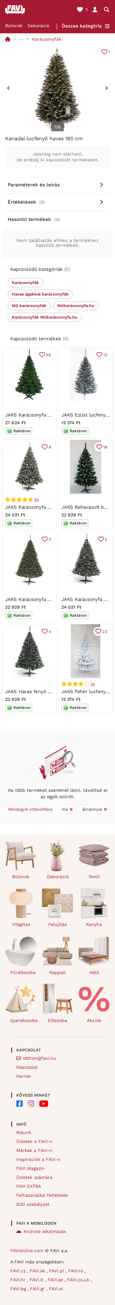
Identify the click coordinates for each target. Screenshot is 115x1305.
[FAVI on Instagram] (31, 1103)
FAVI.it (37, 1279)
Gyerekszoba (23, 1020)
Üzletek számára (34, 1177)
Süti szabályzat (33, 1204)
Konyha (94, 924)
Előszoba (57, 1020)
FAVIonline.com (26, 1250)
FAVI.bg (18, 1288)
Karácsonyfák (46, 39)
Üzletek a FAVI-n (34, 1141)
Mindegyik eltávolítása (30, 809)
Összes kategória (82, 26)
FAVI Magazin (30, 1168)
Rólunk (23, 1132)
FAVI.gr (38, 1288)
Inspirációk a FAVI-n (38, 1159)
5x (36, 499)
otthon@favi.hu (39, 1058)
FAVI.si (56, 1288)
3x (93, 684)
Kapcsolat (27, 1067)
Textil (94, 876)
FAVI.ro (76, 1270)
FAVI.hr (18, 1279)
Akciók (94, 1020)
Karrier (23, 1076)
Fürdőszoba (22, 972)
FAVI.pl (57, 1270)
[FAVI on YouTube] (43, 1103)
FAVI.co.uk (79, 1279)
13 (105, 355)
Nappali (57, 972)
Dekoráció (38, 25)
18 (105, 447)
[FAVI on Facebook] (19, 1103)
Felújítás (57, 924)
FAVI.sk (38, 1270)
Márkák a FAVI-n (34, 1150)
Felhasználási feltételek (42, 1195)
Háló (94, 972)
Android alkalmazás (44, 1231)
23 (104, 631)
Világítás (21, 924)
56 (48, 355)
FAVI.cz (18, 1270)
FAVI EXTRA (28, 1186)
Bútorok (13, 25)
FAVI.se (56, 1279)
